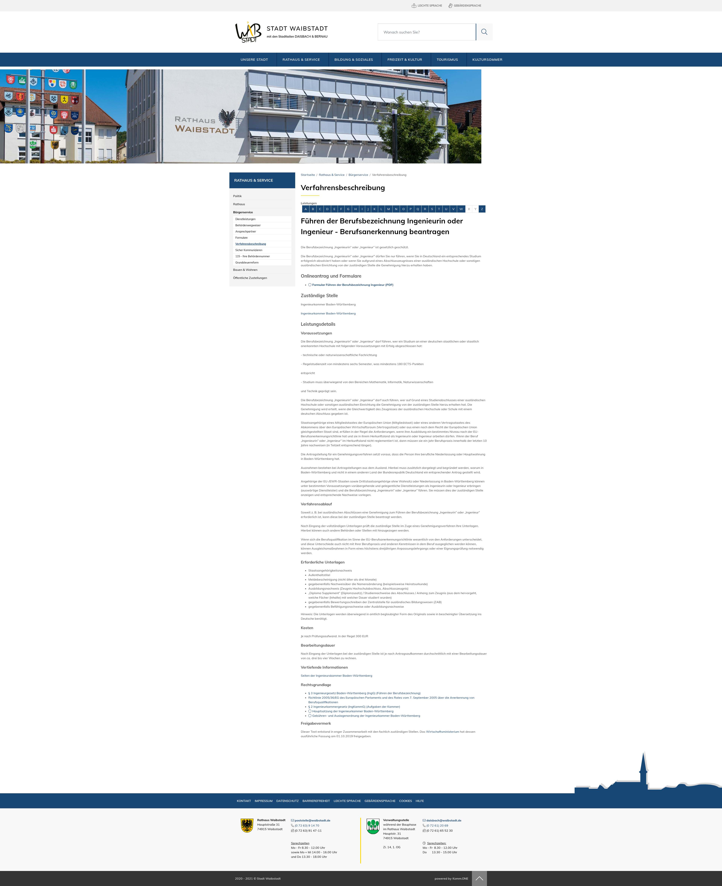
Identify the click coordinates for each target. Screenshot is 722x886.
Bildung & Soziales (353, 59)
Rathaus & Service (301, 59)
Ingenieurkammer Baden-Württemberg (328, 313)
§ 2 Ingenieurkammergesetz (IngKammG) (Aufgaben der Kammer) (354, 706)
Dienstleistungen (245, 219)
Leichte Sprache (430, 5)
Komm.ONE (460, 878)
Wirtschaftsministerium (442, 731)
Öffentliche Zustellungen (250, 278)
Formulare (241, 237)
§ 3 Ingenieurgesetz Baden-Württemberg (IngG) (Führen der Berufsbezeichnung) (364, 693)
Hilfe (420, 801)
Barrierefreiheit (316, 801)
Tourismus (447, 59)
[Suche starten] (484, 32)
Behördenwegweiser (248, 225)
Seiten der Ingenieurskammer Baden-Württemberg (336, 675)
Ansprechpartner (245, 231)
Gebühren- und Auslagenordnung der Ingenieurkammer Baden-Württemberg (366, 715)
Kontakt (244, 801)
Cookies (405, 801)
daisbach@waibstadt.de (443, 820)
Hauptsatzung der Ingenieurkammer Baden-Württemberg (353, 711)
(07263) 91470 (307, 825)
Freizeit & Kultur (405, 59)
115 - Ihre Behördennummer (252, 256)
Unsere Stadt (254, 59)
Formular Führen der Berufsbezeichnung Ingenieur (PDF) (353, 285)
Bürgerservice (243, 212)
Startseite (308, 175)
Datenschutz (287, 801)
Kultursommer (487, 59)
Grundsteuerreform (247, 262)
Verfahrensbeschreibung (250, 244)
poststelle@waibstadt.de (312, 820)
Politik (237, 196)
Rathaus (239, 204)
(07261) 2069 (437, 825)
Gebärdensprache (467, 5)
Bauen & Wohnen (245, 270)
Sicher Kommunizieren (248, 250)
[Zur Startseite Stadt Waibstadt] (280, 32)
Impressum (264, 801)
